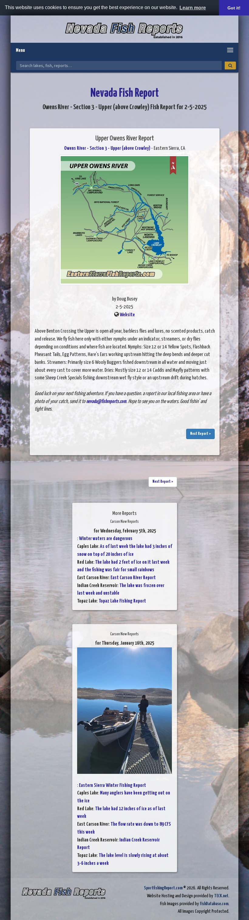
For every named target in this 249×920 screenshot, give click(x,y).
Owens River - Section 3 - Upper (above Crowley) (107, 148)
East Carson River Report (133, 577)
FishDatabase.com (214, 904)
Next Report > (200, 434)
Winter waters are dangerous (105, 538)
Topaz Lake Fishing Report (122, 601)
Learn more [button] (192, 7)
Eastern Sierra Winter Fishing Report (112, 785)
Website (127, 314)
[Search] (230, 65)
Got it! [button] (233, 7)
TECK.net (221, 896)
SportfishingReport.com (163, 888)
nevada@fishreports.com (106, 401)
